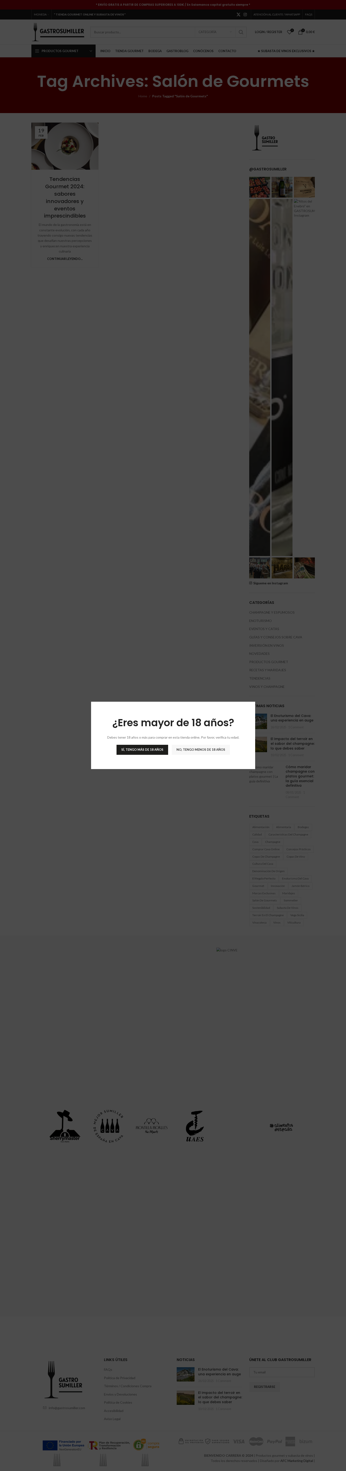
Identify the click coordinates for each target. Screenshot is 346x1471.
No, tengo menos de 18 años (200, 750)
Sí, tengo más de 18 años (142, 750)
